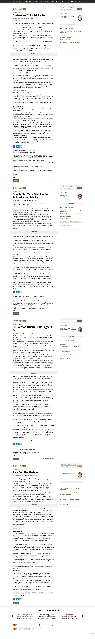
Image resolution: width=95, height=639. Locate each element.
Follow (79, 1)
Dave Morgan (17, 200)
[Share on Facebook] (14, 146)
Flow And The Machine (65, 37)
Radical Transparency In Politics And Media (70, 42)
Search (56, 1)
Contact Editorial (35, 625)
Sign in (61, 1)
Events (35, 1)
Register (67, 1)
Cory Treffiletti (17, 333)
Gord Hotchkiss (17, 475)
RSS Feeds (42, 625)
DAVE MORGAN (63, 195)
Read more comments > (48, 180)
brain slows (47, 553)
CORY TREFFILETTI (64, 328)
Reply (14, 177)
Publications (28, 1)
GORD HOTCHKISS (64, 473)
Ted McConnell (17, 18)
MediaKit (29, 625)
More (52, 1)
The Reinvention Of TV (65, 39)
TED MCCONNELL (64, 16)
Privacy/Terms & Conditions (56, 625)
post (52, 509)
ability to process (18, 562)
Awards (40, 1)
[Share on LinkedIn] (17, 146)
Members (47, 1)
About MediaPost (22, 625)
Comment (16, 180)
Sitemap (47, 625)
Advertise (73, 1)
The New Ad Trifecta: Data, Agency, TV (69, 35)
